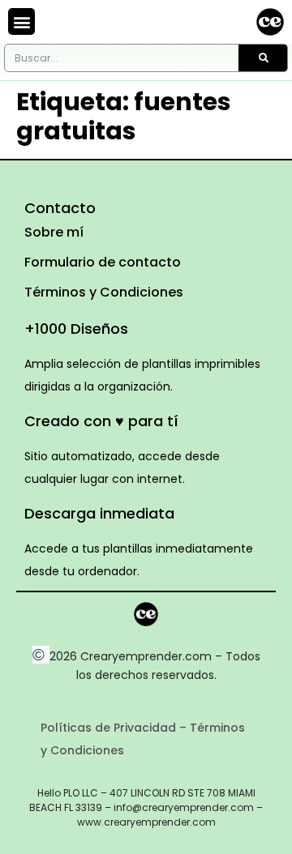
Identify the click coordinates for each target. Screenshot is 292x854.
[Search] (262, 58)
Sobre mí (54, 232)
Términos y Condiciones (103, 292)
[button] (21, 21)
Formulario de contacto (102, 262)
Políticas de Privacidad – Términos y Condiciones (143, 738)
